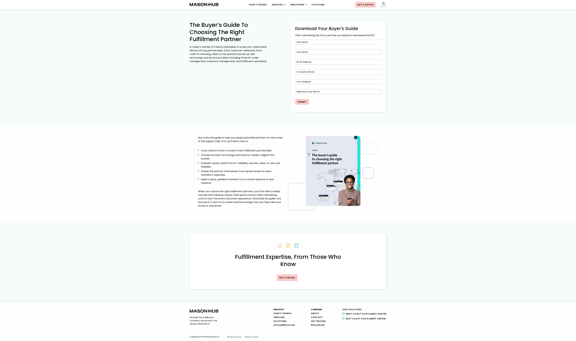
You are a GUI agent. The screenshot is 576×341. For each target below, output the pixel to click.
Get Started (287, 277)
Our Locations (352, 309)
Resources (318, 325)
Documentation (284, 325)
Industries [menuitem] (297, 5)
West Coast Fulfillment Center (366, 313)
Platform (280, 321)
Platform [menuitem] (318, 5)
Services (279, 317)
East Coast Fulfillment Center (366, 318)
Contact (317, 317)
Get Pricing (318, 321)
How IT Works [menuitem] (258, 5)
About (315, 313)
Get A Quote (365, 4)
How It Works (283, 313)
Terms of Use (251, 337)
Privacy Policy (234, 337)
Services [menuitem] (277, 5)
